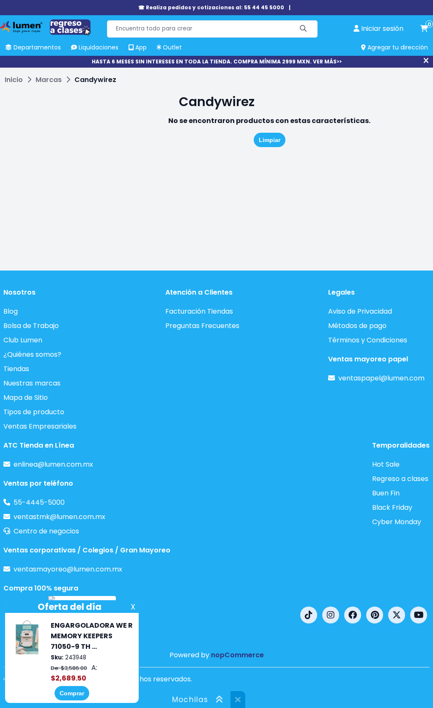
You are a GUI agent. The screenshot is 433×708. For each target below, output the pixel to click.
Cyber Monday (396, 522)
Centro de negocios (46, 531)
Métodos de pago (357, 326)
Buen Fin (386, 493)
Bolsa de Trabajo (31, 326)
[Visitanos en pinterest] (374, 615)
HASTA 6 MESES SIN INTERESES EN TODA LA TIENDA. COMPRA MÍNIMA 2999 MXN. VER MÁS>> (217, 61)
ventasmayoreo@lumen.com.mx (68, 569)
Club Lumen (22, 340)
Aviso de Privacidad (360, 311)
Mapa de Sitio (25, 397)
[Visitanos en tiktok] (308, 615)
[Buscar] (303, 29)
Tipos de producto (33, 412)
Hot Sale (386, 464)
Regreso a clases (400, 479)
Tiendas (16, 369)
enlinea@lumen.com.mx (53, 464)
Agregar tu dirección (397, 47)
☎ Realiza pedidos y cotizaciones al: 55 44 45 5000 (211, 7)
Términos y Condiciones (367, 340)
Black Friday (392, 507)
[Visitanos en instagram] (330, 615)
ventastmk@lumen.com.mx (59, 517)
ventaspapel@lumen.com (381, 378)
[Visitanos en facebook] (352, 615)
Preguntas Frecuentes (202, 326)
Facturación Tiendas (199, 311)
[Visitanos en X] (396, 615)
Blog (10, 311)
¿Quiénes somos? (32, 354)
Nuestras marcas (31, 383)
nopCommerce (237, 655)
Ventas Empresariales (40, 426)
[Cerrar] (426, 61)
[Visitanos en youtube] (418, 615)
